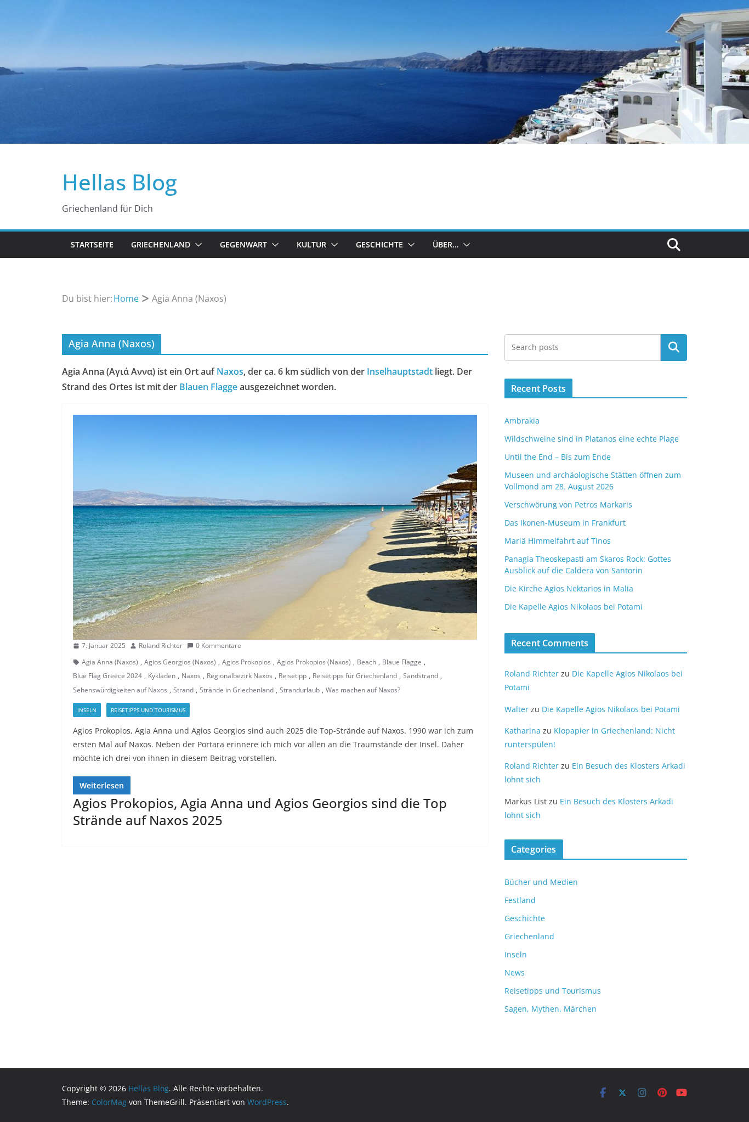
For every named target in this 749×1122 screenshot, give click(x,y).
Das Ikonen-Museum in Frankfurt (565, 522)
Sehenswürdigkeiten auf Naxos (120, 690)
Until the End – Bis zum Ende (557, 457)
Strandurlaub (300, 690)
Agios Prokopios (246, 662)
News (514, 972)
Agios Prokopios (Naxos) (314, 662)
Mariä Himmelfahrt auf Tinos (557, 540)
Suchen (674, 347)
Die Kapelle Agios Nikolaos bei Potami (573, 606)
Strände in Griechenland (237, 690)
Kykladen (161, 675)
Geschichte (379, 244)
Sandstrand (420, 675)
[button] (196, 244)
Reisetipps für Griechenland (355, 675)
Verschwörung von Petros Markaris (568, 504)
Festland (520, 900)
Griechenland (160, 244)
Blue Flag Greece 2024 (107, 675)
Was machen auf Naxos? (363, 690)
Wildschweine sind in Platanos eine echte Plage (591, 438)
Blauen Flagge (208, 387)
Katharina (522, 730)
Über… (445, 244)
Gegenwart (243, 244)
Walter (516, 709)
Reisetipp (293, 675)
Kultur (311, 244)
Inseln (87, 710)
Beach (366, 662)
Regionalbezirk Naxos (240, 675)
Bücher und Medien (541, 882)
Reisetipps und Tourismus (148, 710)
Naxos (230, 371)
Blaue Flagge (402, 662)
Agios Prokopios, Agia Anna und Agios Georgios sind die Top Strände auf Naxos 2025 (260, 811)
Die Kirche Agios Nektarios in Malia (568, 588)
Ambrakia (522, 420)
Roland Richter (161, 645)
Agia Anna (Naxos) (110, 662)
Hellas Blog (119, 182)
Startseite (92, 244)
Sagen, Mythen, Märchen (550, 1008)
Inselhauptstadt (400, 371)
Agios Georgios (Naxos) (180, 662)
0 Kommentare (218, 645)
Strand (183, 690)
